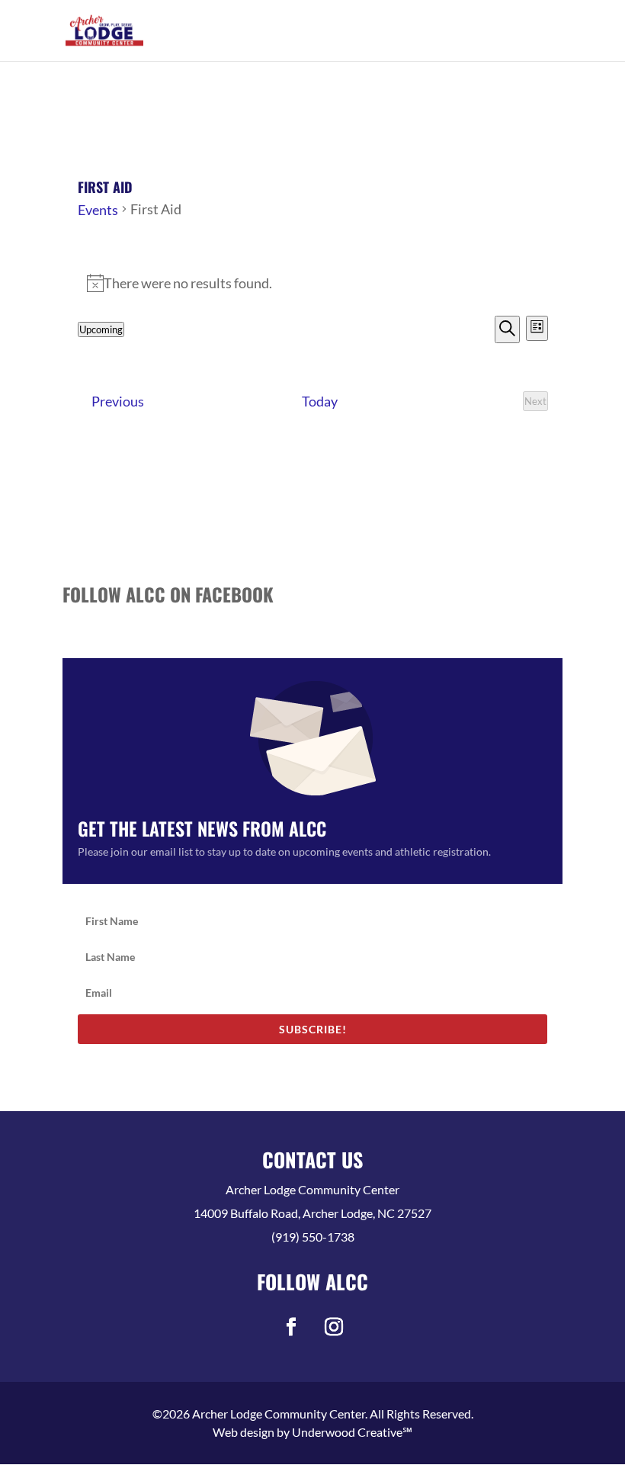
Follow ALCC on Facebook (168, 594)
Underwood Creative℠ (352, 1432)
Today (320, 401)
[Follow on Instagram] (334, 1327)
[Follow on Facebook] (291, 1327)
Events (98, 209)
